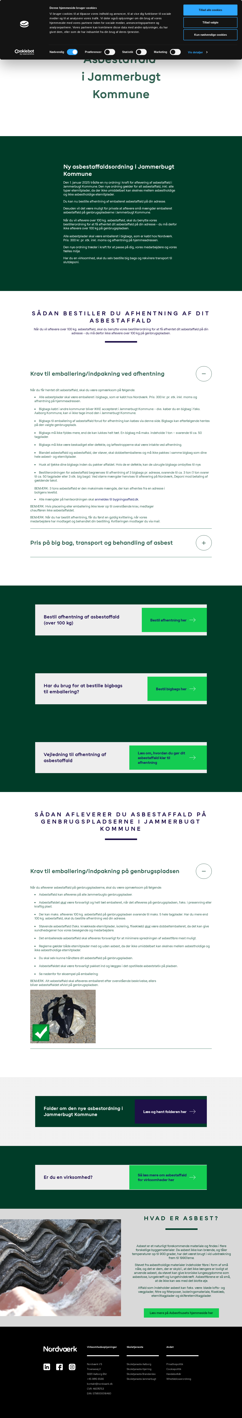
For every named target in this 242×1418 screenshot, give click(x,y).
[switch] (109, 52)
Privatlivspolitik (174, 1364)
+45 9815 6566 (95, 1378)
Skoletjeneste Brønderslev (141, 1373)
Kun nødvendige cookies (210, 34)
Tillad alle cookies (210, 10)
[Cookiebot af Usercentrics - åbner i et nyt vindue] (24, 52)
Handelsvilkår (173, 1373)
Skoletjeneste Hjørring (139, 1369)
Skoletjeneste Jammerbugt (141, 1378)
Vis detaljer (195, 52)
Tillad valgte (210, 22)
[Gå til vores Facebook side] (59, 1367)
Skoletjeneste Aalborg (139, 1364)
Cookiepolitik (173, 1369)
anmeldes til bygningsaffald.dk (116, 499)
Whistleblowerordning (178, 1378)
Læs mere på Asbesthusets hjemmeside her (181, 1313)
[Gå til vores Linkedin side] (46, 1367)
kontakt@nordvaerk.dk (100, 1383)
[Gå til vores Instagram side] (72, 1367)
